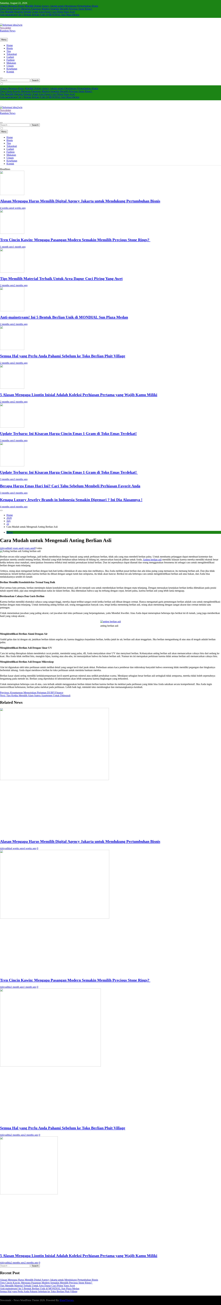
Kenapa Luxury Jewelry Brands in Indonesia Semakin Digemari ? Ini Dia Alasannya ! (71, 500)
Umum (10, 65)
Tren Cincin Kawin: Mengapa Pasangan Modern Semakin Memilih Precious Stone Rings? (46, 8)
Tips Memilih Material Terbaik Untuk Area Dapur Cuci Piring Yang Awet (37, 11)
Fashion (10, 60)
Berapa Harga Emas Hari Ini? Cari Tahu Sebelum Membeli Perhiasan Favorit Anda (70, 486)
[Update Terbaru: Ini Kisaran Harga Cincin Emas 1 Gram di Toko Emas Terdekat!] (12, 426)
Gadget (10, 57)
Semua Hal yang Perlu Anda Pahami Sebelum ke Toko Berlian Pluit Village (62, 356)
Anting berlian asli (152, 559)
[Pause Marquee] (1, 510)
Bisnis (9, 48)
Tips (8, 51)
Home (9, 45)
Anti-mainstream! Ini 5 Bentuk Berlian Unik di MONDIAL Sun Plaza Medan (39, 14)
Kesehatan (11, 68)
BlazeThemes (66, 1300)
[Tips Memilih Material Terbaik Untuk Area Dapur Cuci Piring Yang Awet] (12, 271)
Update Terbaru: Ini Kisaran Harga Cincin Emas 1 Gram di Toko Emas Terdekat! (68, 433)
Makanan (11, 62)
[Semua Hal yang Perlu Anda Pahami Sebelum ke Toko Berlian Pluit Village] (12, 349)
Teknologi (11, 54)
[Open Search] (1, 78)
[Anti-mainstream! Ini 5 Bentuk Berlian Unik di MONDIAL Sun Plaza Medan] (12, 310)
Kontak (10, 71)
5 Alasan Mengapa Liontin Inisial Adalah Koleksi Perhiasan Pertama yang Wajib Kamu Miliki (78, 395)
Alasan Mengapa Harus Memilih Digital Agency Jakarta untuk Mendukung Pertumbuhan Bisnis (49, 6)
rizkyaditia (5, 548)
